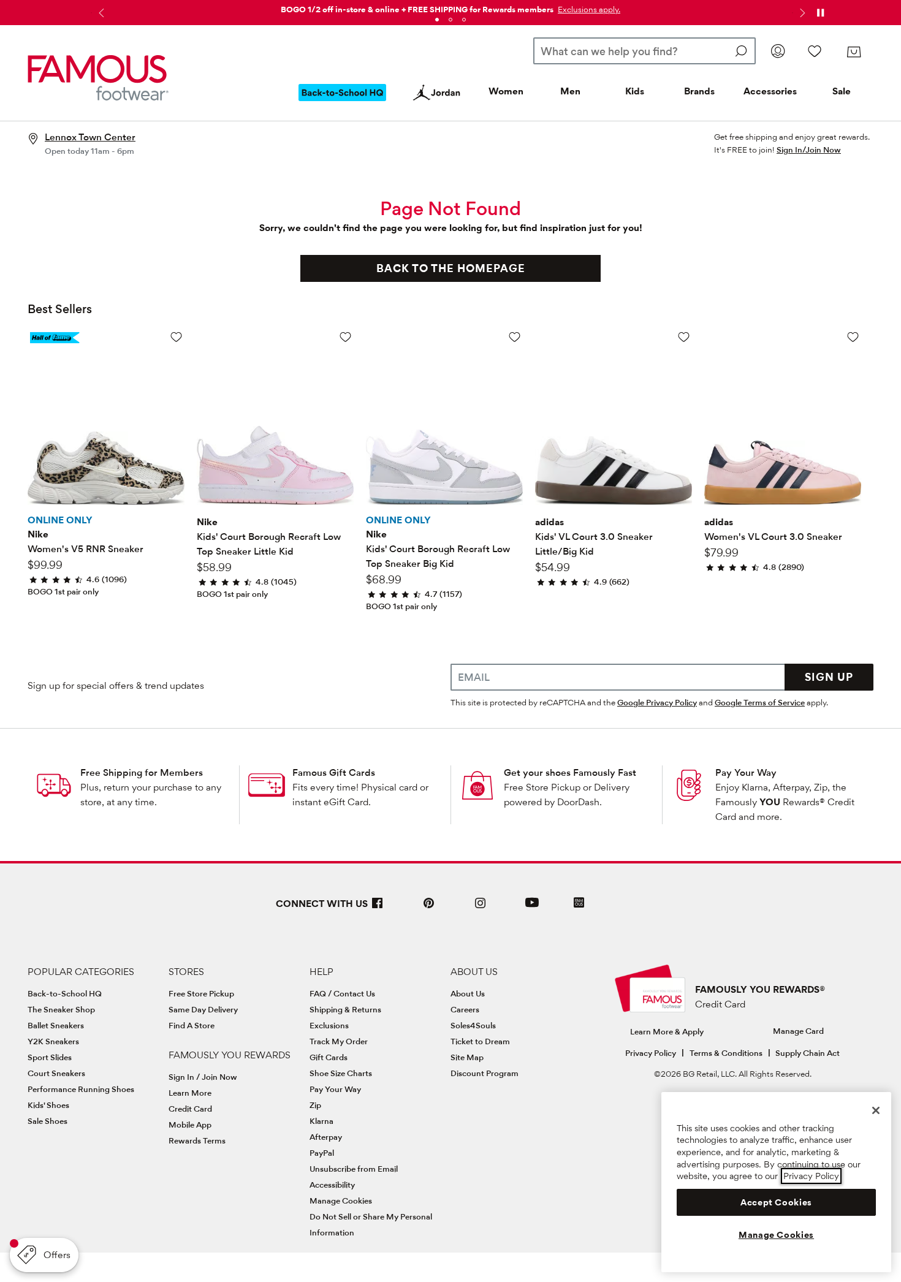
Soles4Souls (473, 1025)
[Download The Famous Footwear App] (579, 903)
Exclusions (329, 1025)
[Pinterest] (429, 908)
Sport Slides (50, 1057)
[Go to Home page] (98, 78)
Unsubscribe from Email (354, 1169)
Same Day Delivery (203, 1009)
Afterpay (326, 1137)
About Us (467, 993)
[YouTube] (532, 908)
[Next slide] (801, 13)
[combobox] (644, 50)
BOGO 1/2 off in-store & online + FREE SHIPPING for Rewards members (417, 9)
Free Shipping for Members (141, 772)
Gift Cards (329, 1057)
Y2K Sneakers (53, 1041)
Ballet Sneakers (56, 1025)
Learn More (190, 1093)
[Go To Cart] (853, 52)
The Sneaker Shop (61, 1009)
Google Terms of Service (760, 702)
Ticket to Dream (480, 1041)
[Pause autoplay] (820, 12)
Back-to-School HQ (65, 993)
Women (506, 91)
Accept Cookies (776, 1202)
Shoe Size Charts (341, 1073)
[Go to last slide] (100, 13)
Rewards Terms (197, 1140)
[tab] (437, 19)
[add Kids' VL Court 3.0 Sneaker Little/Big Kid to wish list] (683, 336)
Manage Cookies (341, 1200)
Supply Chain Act (807, 1053)
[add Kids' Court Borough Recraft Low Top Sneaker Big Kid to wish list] (514, 336)
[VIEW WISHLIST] (814, 51)
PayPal (322, 1153)
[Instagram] (480, 908)
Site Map (467, 1057)
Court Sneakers (56, 1073)
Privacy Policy (650, 1053)
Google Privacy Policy (657, 702)
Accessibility (332, 1184)
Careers (464, 1009)
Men (570, 91)
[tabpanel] (450, 7)
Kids (634, 91)
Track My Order (339, 1041)
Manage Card (798, 1031)
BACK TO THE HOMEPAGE (450, 268)
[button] (587, 9)
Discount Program (484, 1073)
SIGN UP (829, 676)
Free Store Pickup (201, 993)
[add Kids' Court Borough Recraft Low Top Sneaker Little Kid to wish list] (345, 336)
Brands (699, 91)
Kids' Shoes (48, 1105)
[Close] (875, 1110)
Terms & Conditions (726, 1053)
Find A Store (192, 1025)
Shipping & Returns (345, 1009)
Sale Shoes (47, 1121)
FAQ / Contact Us (342, 993)
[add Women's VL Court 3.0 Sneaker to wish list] (853, 336)
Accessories (770, 91)
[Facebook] (377, 908)
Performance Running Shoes (81, 1089)
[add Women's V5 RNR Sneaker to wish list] (176, 336)
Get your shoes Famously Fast (570, 772)
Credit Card (190, 1108)
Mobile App (190, 1124)
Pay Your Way (746, 772)
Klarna (321, 1121)
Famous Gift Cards (333, 772)
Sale (841, 91)
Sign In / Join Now (203, 1077)
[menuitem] (342, 102)
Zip (315, 1105)
